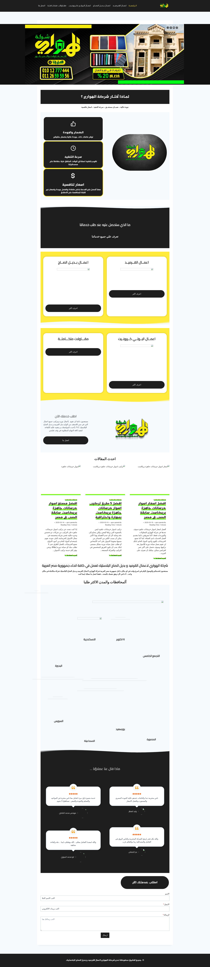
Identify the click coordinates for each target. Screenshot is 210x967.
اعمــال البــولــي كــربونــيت (79, 6)
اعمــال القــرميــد (119, 6)
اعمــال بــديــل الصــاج (101, 6)
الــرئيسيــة (133, 6)
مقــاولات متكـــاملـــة (56, 6)
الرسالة (166, 915)
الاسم (167, 894)
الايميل (166, 904)
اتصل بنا (41, 6)
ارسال (105, 935)
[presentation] (149, 480)
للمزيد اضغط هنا (159, 558)
